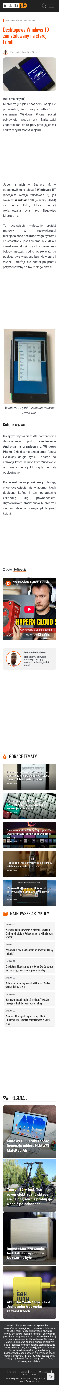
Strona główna (12, 20)
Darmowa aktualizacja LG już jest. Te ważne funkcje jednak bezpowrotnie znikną (27, 1001)
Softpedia (19, 569)
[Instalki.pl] (15, 6)
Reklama (12, 1372)
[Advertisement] (29, 157)
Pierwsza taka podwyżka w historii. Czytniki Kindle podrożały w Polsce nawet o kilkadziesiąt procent (29, 933)
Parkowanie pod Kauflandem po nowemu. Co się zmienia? (29, 952)
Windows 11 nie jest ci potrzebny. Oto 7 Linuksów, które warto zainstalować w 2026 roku (27, 1019)
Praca (32, 1372)
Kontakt (26, 1375)
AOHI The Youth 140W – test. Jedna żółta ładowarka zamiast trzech (29, 1306)
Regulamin (22, 1372)
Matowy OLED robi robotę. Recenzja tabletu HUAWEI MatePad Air (28, 1146)
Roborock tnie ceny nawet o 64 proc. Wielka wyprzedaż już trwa (27, 985)
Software (32, 20)
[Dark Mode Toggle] (50, 1376)
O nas (33, 1375)
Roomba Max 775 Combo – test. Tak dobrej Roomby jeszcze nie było (27, 1253)
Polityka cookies (43, 1372)
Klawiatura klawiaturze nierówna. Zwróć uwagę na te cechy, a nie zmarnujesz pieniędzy (29, 968)
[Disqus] (29, 712)
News (23, 20)
